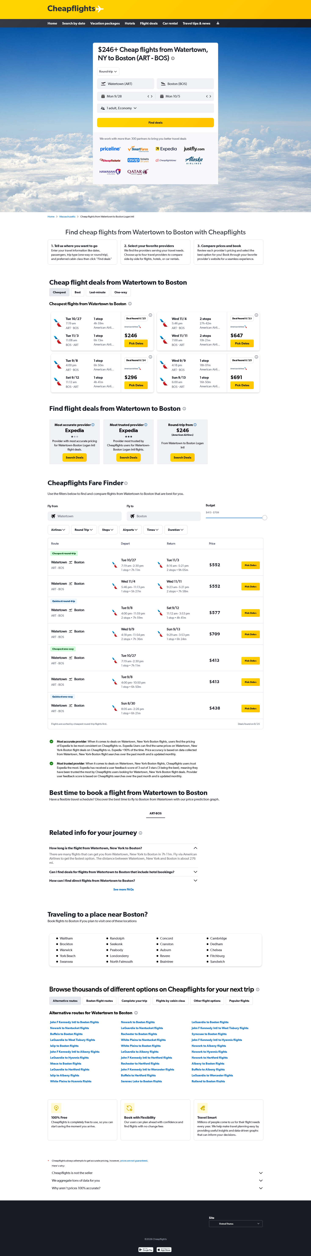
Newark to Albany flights (209, 1045)
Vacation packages (105, 23)
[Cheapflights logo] (71, 9)
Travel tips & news (196, 23)
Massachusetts (67, 216)
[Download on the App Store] (164, 1250)
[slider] (264, 517)
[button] (173, 58)
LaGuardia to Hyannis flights (69, 1057)
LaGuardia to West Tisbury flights (72, 1040)
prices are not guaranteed (133, 1160)
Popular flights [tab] (239, 1000)
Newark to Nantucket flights (69, 1028)
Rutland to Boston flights (208, 1081)
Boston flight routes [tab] (99, 1000)
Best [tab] (78, 292)
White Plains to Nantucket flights (143, 1040)
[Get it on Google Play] (145, 1250)
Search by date (73, 23)
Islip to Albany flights (64, 1075)
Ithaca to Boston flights (65, 1063)
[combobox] (108, 71)
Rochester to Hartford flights (140, 1063)
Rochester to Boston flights (139, 1034)
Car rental (170, 23)
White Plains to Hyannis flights (70, 1081)
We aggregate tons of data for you (76, 1180)
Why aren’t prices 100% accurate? (76, 1188)
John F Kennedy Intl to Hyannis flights (217, 1040)
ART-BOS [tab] (156, 813)
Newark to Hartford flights (210, 1057)
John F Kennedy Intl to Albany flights (74, 1051)
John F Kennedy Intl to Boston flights (74, 1022)
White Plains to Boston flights (141, 1045)
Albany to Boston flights (208, 1063)
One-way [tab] (120, 292)
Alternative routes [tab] (65, 1000)
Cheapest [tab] (59, 292)
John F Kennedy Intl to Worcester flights (147, 1069)
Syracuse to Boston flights (209, 1034)
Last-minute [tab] (97, 292)
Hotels (130, 23)
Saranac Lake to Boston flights (141, 1081)
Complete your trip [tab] (134, 1000)
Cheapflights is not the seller (72, 1173)
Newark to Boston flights (138, 1022)
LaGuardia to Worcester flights (212, 1075)
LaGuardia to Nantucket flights (142, 1028)
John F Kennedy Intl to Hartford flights (146, 1057)
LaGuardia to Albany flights (139, 1051)
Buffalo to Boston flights (66, 1034)
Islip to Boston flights (64, 1045)
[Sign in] (218, 23)
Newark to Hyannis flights (209, 1051)
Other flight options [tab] (207, 1000)
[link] (74, 457)
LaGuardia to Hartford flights (69, 1069)
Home (52, 23)
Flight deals (149, 23)
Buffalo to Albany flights (208, 1069)
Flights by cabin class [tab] (170, 1000)
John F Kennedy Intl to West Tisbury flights (220, 1028)
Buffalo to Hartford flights (138, 1075)
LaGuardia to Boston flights (210, 1022)
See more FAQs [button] (123, 889)
